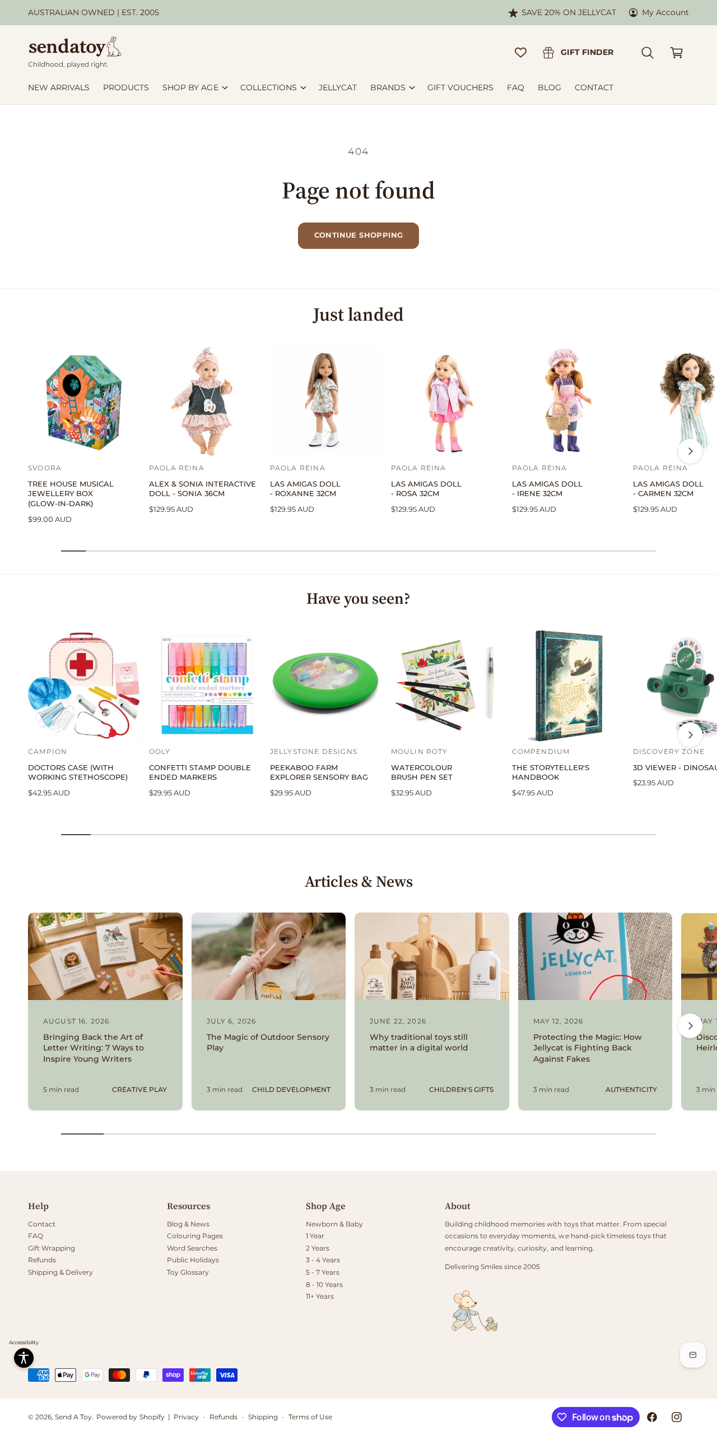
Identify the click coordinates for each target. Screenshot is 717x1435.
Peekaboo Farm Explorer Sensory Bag (319, 772)
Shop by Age (190, 87)
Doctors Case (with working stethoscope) (78, 772)
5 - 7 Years (322, 1272)
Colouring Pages (195, 1236)
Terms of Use (310, 1417)
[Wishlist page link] (521, 52)
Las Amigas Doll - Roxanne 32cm (305, 489)
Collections (268, 87)
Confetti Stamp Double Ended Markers (200, 772)
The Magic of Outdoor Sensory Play (268, 1042)
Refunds (42, 1260)
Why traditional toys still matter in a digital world (419, 1042)
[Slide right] (690, 451)
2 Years (317, 1248)
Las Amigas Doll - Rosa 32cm (426, 489)
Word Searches (192, 1248)
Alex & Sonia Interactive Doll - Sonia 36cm (202, 489)
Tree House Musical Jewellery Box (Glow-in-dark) (71, 494)
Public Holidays (193, 1260)
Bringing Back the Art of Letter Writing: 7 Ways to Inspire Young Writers (93, 1048)
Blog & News (188, 1224)
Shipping (263, 1417)
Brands (388, 87)
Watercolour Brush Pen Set (422, 772)
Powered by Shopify (130, 1417)
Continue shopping (358, 234)
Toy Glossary (188, 1272)
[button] (647, 52)
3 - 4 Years (323, 1260)
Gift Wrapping (51, 1248)
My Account (665, 12)
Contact (41, 1224)
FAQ (35, 1236)
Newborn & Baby (334, 1224)
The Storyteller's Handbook (550, 772)
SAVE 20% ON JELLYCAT (569, 12)
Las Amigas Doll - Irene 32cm (547, 489)
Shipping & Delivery (60, 1272)
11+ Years (320, 1296)
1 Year (315, 1236)
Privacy (186, 1417)
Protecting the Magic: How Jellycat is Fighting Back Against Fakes (587, 1048)
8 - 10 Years (324, 1284)
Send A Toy (73, 1417)
